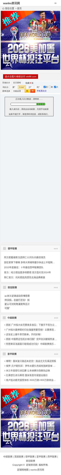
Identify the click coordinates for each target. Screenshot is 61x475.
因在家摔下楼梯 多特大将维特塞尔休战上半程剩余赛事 (31, 262)
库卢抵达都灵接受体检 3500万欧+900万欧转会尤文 (32, 380)
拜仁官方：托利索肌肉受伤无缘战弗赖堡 (24, 277)
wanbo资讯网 (37, 469)
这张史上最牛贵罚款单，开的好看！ (24, 334)
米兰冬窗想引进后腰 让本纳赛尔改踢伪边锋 (28, 370)
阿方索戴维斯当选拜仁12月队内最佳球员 (24, 257)
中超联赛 (12, 317)
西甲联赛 (52, 456)
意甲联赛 (12, 354)
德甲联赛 (12, 248)
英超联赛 (18, 456)
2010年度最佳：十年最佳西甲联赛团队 (23, 267)
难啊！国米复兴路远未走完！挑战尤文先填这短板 (31, 361)
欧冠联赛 (12, 287)
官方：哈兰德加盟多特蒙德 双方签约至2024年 (27, 272)
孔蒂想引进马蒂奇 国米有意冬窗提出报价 (27, 375)
